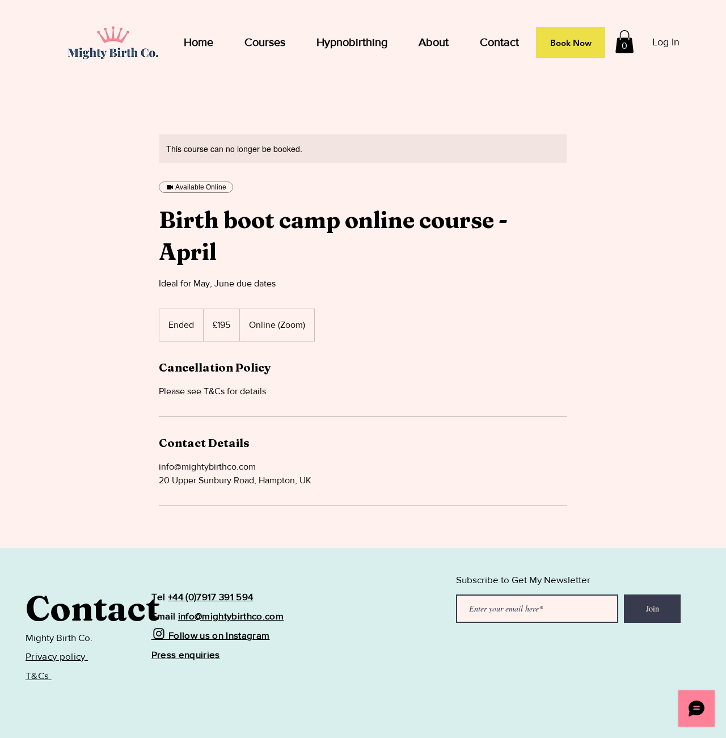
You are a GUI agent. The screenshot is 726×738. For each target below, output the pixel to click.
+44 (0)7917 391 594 (210, 596)
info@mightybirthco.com (231, 615)
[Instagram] (158, 633)
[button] (624, 41)
